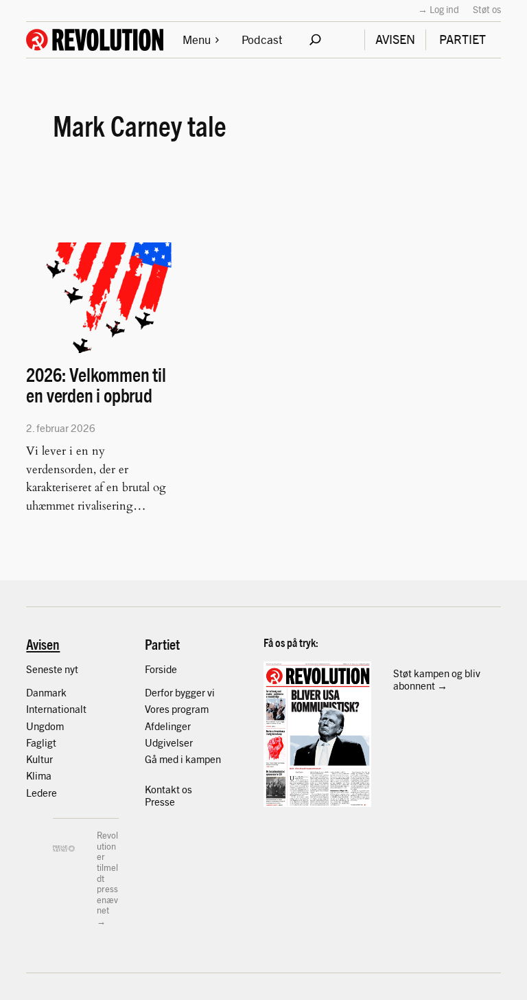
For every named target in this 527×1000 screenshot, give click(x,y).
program (190, 708)
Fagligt (41, 742)
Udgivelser (169, 742)
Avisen (43, 643)
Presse (160, 801)
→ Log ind (438, 9)
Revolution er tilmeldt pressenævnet (107, 872)
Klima (38, 775)
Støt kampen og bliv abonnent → (436, 679)
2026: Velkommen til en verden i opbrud (95, 385)
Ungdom (45, 725)
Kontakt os (168, 788)
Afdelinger (168, 725)
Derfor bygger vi (180, 691)
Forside (161, 668)
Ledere (41, 792)
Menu (197, 39)
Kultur (39, 758)
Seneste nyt (52, 668)
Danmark (46, 691)
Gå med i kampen (183, 758)
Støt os (487, 9)
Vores (158, 708)
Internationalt (56, 708)
